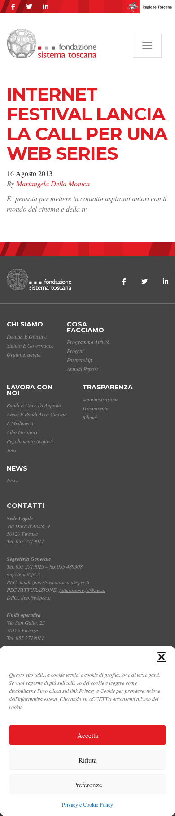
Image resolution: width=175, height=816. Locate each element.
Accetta (87, 735)
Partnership (79, 359)
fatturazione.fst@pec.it (82, 590)
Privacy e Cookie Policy (87, 804)
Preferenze (87, 784)
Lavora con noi (29, 390)
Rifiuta (88, 759)
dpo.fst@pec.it (36, 597)
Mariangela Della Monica (53, 183)
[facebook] (13, 6)
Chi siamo (25, 324)
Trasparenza (107, 387)
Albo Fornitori (22, 432)
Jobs (12, 450)
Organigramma (24, 354)
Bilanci (89, 417)
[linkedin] (46, 6)
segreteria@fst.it (23, 574)
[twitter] (29, 6)
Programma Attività (88, 341)
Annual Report (82, 368)
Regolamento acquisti (30, 441)
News (17, 468)
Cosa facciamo (85, 327)
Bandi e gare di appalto (34, 405)
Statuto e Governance (30, 345)
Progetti (75, 350)
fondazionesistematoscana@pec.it (54, 582)
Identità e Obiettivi (27, 336)
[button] (161, 657)
